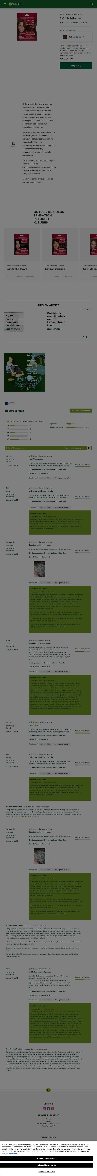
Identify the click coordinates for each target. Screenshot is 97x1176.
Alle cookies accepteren (47, 1158)
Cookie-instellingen (46, 1172)
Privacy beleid (11, 1153)
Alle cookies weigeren (46, 1165)
